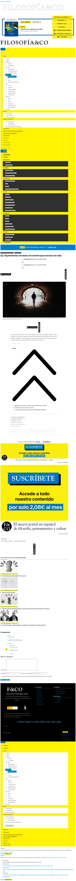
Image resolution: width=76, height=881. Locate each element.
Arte (9, 78)
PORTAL (4, 56)
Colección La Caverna (11, 124)
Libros (7, 83)
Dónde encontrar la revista (10, 117)
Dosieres (7, 60)
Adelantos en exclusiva (12, 92)
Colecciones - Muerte (6, 540)
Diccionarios (8, 109)
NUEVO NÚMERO (9, 113)
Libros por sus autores (12, 89)
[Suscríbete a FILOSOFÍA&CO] (34, 460)
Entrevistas (10, 63)
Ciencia (9, 80)
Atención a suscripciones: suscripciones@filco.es (13, 131)
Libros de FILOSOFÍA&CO (10, 210)
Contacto (6, 726)
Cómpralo (62, 27)
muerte (20, 431)
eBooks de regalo (11, 94)
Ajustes (2, 853)
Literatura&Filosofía (11, 91)
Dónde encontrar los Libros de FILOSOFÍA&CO (14, 126)
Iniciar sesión (6, 128)
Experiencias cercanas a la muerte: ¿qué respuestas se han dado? (31, 405)
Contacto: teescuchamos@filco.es (10, 133)
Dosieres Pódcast (9, 237)
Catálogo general (11, 123)
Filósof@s (7, 67)
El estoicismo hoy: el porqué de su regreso (13, 576)
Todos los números (9, 115)
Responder (9, 643)
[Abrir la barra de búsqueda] (8, 148)
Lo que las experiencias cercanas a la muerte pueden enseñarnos (30, 409)
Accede (37, 442)
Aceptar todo (8, 853)
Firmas (9, 100)
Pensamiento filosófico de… (13, 71)
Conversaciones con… (10, 234)
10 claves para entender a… (11, 173)
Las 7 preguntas (11, 65)
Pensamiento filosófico (10, 175)
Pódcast (5, 231)
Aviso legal (5, 140)
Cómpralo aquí (62, 23)
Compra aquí (52, 247)
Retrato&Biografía (11, 69)
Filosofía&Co (27, 259)
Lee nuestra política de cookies (59, 857)
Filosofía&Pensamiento (12, 76)
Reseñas (9, 85)
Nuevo (22, 247)
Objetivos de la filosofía (12, 105)
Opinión (7, 221)
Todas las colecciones (9, 121)
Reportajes (7, 74)
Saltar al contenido (5, 1)
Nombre (2, 673)
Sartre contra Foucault (7, 592)
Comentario (3, 670)
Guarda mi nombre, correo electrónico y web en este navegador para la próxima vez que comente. (27, 676)
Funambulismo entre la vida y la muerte (24, 407)
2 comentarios (6, 274)
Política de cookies (6, 142)
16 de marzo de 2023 (11, 637)
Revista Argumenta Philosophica (13, 82)
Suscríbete (6, 52)
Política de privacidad (7, 845)
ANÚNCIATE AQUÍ (6, 135)
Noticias (9, 98)
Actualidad (7, 96)
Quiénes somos (6, 840)
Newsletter (6, 54)
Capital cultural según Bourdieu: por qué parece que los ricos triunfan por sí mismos (24, 608)
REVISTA (4, 111)
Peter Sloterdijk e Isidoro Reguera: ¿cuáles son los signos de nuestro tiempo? (23, 625)
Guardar (2, 879)
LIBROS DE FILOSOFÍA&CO (8, 119)
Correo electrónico (26, 673)
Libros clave (10, 87)
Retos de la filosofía (11, 107)
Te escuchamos (10, 103)
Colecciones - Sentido (20, 540)
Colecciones (8, 58)
